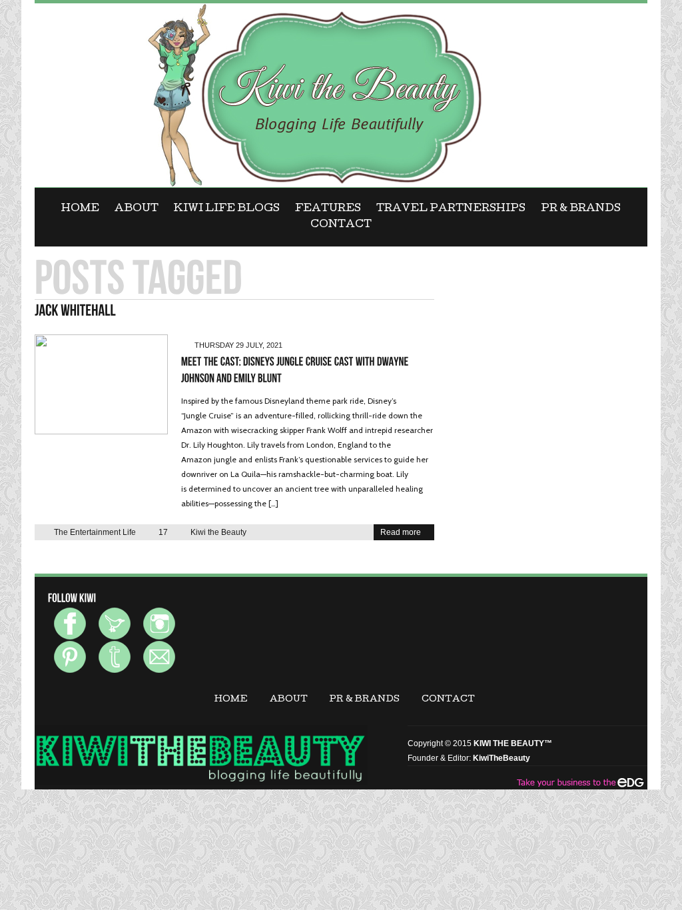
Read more (400, 532)
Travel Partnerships (450, 209)
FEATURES (328, 209)
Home (80, 209)
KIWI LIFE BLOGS (227, 209)
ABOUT (137, 209)
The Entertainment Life (95, 532)
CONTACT (341, 225)
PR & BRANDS (581, 209)
